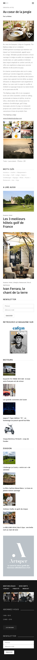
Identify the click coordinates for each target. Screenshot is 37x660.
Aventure (6, 172)
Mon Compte (23, 586)
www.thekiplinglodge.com (12, 118)
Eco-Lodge (6, 175)
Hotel (11, 7)
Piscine (27, 177)
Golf (12, 175)
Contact (6, 588)
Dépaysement (21, 172)
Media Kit (26, 588)
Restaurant (6, 180)
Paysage (15, 177)
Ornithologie (7, 177)
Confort (13, 172)
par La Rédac (7, 16)
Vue (13, 180)
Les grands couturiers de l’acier (15, 400)
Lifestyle (16, 282)
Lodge (18, 175)
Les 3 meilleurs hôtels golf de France (14, 222)
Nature (23, 175)
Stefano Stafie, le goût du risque (15, 509)
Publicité (16, 588)
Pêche (21, 177)
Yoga (17, 180)
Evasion (6, 7)
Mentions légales (9, 586)
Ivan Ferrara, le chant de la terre (15, 290)
